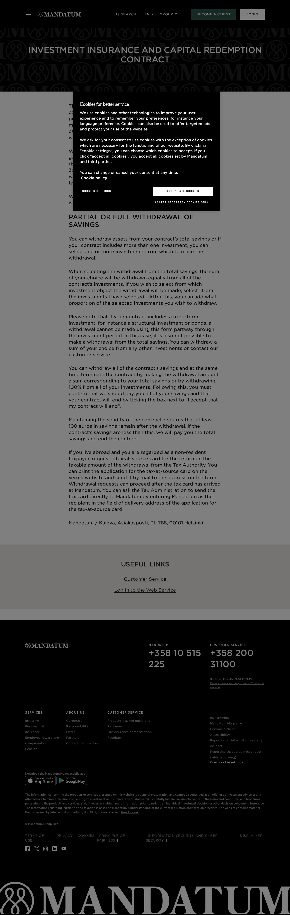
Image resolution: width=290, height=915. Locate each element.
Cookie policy (94, 178)
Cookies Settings (96, 191)
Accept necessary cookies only (181, 202)
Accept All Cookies (183, 191)
